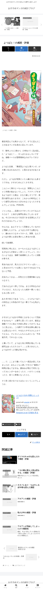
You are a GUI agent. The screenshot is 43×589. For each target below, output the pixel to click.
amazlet (26, 402)
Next (41, 25)
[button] (34, 48)
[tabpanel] (12, 24)
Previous (2, 25)
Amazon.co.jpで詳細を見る (27, 413)
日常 (19, 424)
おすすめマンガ (9, 424)
